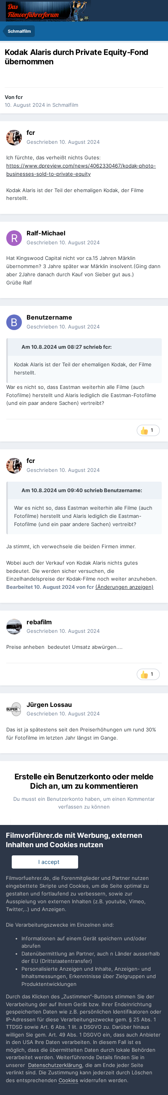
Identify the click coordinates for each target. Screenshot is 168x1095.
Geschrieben (63, 142)
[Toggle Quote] (17, 347)
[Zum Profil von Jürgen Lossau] (14, 709)
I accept (47, 861)
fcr (19, 97)
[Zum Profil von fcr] (14, 137)
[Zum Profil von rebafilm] (14, 626)
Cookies (68, 1080)
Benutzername (122, 490)
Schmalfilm (65, 105)
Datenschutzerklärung (55, 1065)
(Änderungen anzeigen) (124, 587)
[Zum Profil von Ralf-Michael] (14, 238)
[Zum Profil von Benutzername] (14, 322)
